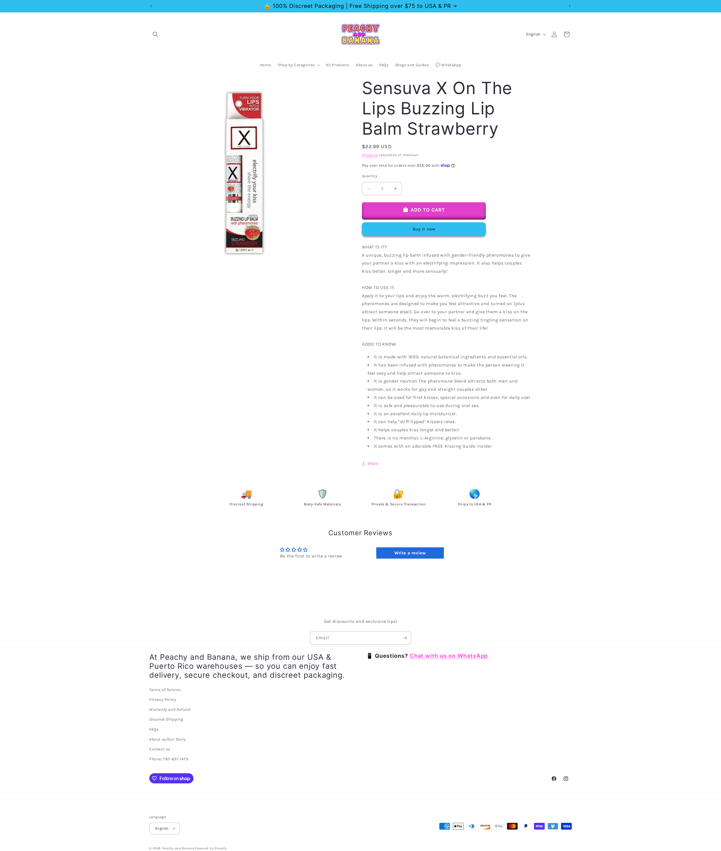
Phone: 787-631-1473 (168, 759)
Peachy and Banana (178, 848)
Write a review (410, 553)
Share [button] (373, 463)
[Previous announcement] (151, 6)
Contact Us (159, 749)
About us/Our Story (167, 739)
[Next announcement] (570, 6)
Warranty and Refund (169, 709)
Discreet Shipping (166, 719)
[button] (155, 34)
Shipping (370, 155)
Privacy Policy (162, 699)
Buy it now (424, 229)
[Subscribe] (405, 638)
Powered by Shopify (211, 848)
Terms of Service (165, 689)
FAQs (153, 729)
